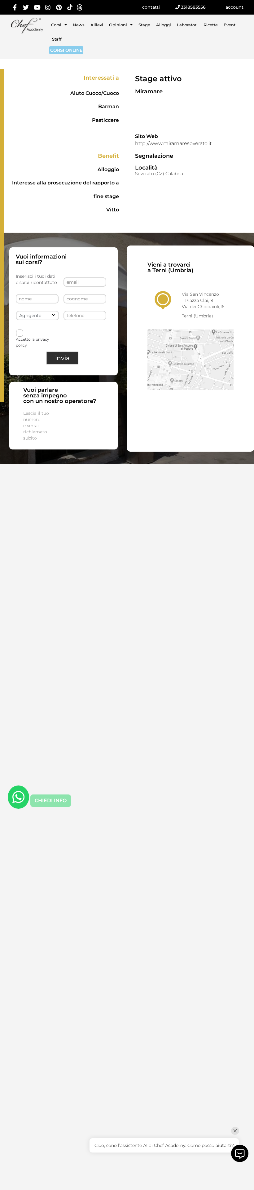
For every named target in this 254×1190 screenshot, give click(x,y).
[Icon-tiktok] (70, 7)
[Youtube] (37, 7)
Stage (144, 24)
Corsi (56, 24)
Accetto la (32, 342)
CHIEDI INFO (51, 800)
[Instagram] (48, 7)
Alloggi (163, 24)
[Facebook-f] (15, 7)
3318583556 (193, 7)
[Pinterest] (59, 7)
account (234, 7)
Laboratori (187, 24)
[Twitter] (26, 7)
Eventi (230, 24)
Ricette (211, 24)
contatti (151, 7)
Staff (57, 39)
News (79, 24)
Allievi (96, 24)
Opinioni (118, 24)
